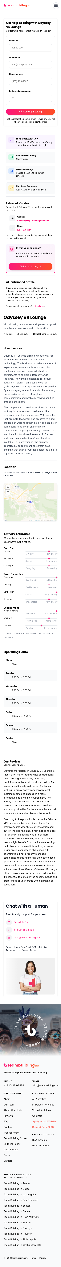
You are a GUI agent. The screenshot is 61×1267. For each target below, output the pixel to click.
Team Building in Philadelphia (20, 1239)
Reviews (8, 1116)
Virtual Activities (41, 1110)
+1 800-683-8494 (24, 930)
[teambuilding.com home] (17, 5)
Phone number (16, 74)
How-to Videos (40, 1145)
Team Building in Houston (18, 1234)
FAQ (6, 1121)
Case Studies (11, 1149)
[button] (7, 487)
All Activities (39, 1099)
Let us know (38, 306)
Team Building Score (15, 1138)
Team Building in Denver (17, 1211)
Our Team (9, 1105)
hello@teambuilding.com (27, 937)
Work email (14, 58)
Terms (33, 1258)
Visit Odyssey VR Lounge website (33, 221)
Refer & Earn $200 (43, 1127)
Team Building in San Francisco (21, 1200)
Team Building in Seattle (17, 1222)
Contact (8, 1127)
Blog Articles (39, 1140)
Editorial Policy (12, 1144)
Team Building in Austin (17, 1183)
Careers (8, 1161)
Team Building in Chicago (18, 1228)
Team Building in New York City (21, 1217)
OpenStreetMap (35, 520)
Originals (37, 1116)
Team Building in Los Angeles (20, 1194)
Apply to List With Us (44, 1121)
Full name (14, 41)
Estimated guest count (19, 91)
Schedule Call (21, 922)
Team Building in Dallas (16, 1189)
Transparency (11, 1133)
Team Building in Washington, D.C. (23, 1245)
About (7, 1099)
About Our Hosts (13, 1110)
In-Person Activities (43, 1105)
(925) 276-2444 (25, 230)
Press (7, 1155)
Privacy (42, 1258)
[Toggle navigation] (56, 5)
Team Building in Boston (17, 1206)
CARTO (54, 520)
